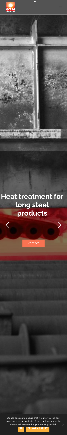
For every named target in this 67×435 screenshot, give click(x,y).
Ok (21, 428)
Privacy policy (38, 428)
